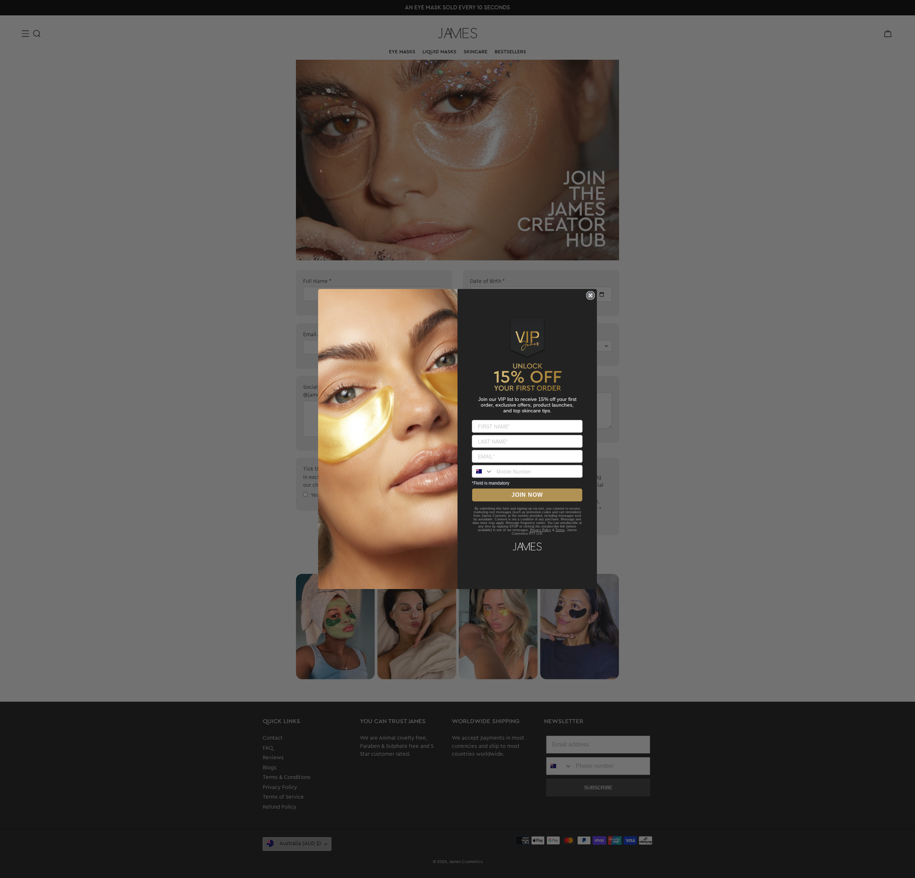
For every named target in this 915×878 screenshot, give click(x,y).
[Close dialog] (590, 295)
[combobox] (482, 471)
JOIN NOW (527, 495)
